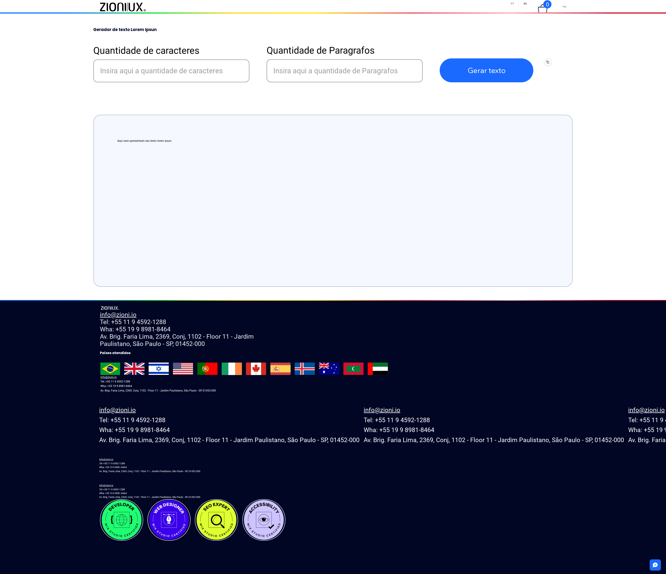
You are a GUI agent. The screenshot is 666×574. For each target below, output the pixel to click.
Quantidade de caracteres (146, 50)
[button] (542, 9)
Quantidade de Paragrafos (321, 50)
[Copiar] (547, 62)
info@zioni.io (118, 314)
